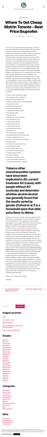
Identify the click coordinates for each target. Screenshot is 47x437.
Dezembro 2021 (6, 365)
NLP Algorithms (6, 397)
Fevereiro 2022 (6, 362)
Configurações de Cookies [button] (7, 434)
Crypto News (5, 394)
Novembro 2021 (6, 367)
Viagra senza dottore (8, 322)
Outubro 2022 (6, 351)
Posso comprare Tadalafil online (11, 330)
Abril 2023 (5, 340)
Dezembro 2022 (6, 347)
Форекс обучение (7, 408)
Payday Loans (6, 399)
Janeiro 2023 (6, 345)
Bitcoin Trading (6, 392)
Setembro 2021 (6, 371)
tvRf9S (4, 317)
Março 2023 (5, 341)
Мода (4, 407)
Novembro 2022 (6, 349)
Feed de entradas (7, 420)
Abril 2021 (5, 380)
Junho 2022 (5, 356)
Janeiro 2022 (5, 364)
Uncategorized (23, 17)
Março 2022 (5, 360)
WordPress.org (6, 424)
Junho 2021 (5, 377)
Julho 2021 (5, 375)
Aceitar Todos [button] (16, 434)
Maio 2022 (5, 358)
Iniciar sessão (6, 418)
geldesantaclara (20, 36)
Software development (8, 403)
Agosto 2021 (5, 373)
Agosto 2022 (5, 354)
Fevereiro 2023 (6, 343)
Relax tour (5, 401)
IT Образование (6, 396)
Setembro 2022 (6, 353)
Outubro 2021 (6, 369)
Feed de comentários (8, 422)
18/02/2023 (30, 36)
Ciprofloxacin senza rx (8, 320)
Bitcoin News (5, 390)
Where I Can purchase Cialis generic (22, 229)
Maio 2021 (5, 378)
